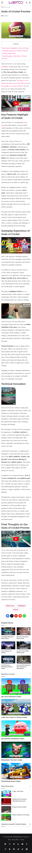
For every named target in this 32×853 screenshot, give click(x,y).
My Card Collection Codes (11, 697)
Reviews (8, 7)
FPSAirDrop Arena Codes (11, 781)
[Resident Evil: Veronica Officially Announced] (6, 801)
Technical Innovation (9, 53)
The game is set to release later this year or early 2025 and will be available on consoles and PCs (15, 83)
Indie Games (10, 606)
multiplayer (5, 66)
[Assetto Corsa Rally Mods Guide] (24, 645)
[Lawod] (16, 2)
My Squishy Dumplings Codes (12, 738)
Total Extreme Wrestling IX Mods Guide (6, 666)
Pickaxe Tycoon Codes (19, 807)
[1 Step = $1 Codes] (6, 793)
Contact (22, 839)
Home (4, 7)
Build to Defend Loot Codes (20, 815)
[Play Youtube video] (16, 103)
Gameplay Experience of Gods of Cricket (15, 51)
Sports (16, 609)
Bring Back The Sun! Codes (11, 760)
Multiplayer (22, 606)
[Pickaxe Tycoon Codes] (6, 809)
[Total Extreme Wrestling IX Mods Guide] (8, 659)
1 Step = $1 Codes (17, 791)
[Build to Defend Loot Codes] (6, 817)
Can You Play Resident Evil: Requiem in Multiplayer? (23, 666)
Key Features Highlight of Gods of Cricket (15, 48)
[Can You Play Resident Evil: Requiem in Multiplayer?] (24, 659)
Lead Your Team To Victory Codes (14, 717)
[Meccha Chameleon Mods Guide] (24, 631)
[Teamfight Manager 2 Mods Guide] (8, 631)
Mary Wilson (5, 15)
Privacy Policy (15, 839)
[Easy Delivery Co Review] (8, 645)
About (9, 839)
